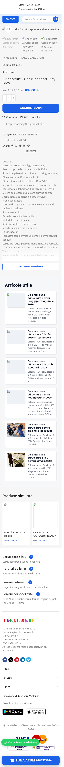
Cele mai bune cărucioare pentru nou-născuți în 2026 (40, 394)
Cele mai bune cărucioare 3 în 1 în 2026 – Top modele (39, 334)
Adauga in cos (31, 108)
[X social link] (16, 146)
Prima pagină (9, 57)
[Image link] (18, 620)
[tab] (30, 151)
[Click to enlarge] (8, 29)
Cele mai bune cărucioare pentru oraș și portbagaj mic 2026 (41, 299)
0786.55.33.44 (33, 5)
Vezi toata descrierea (31, 266)
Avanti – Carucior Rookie (14, 534)
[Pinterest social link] (20, 146)
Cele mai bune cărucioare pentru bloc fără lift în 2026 (40, 427)
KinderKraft (8, 72)
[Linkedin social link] (24, 146)
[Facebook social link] (12, 146)
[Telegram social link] (28, 146)
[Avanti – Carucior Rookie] (16, 516)
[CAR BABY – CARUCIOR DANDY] (45, 516)
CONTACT (10, 19)
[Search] (55, 19)
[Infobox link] (17, 557)
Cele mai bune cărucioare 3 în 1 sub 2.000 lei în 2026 (40, 364)
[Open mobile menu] (4, 7)
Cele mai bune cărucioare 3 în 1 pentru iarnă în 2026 (40, 457)
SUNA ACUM (25, 760)
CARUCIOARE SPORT (32, 57)
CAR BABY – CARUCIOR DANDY (44, 534)
